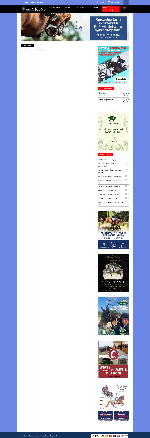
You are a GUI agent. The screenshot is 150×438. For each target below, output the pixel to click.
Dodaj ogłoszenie (108, 9)
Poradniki (81, 8)
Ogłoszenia (55, 8)
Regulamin (53, 436)
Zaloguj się (115, 2)
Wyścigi (68, 8)
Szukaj (101, 2)
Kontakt (94, 8)
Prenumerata (34, 436)
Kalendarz (44, 436)
